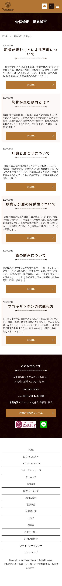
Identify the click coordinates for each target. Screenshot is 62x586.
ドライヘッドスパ (31, 463)
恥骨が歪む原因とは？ (31, 102)
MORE (31, 85)
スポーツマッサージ (31, 470)
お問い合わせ (31, 539)
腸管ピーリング (31, 491)
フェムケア (31, 477)
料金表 (31, 525)
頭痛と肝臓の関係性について (31, 204)
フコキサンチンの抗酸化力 (31, 306)
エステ (31, 518)
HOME (4, 36)
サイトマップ (31, 552)
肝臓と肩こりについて (31, 153)
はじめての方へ (31, 456)
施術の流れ (31, 498)
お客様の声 (31, 511)
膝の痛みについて (31, 255)
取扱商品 (31, 504)
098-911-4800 (33, 396)
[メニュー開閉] (57, 6)
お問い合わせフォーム (31, 413)
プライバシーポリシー (31, 545)
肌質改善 (31, 484)
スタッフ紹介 (31, 532)
